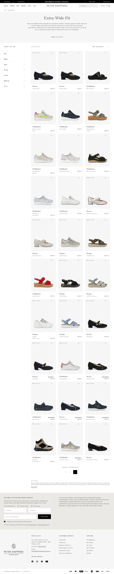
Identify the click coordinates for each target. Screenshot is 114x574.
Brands (89, 553)
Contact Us (62, 542)
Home (5, 10)
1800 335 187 (42, 546)
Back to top (100, 570)
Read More (34, 487)
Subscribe (44, 516)
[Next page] (75, 472)
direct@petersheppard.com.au (41, 551)
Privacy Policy (32, 524)
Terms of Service (42, 524)
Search (84, 6)
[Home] (57, 6)
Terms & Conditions (65, 553)
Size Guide (62, 540)
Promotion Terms (64, 550)
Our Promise (90, 548)
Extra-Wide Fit (11, 10)
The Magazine (91, 540)
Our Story (89, 545)
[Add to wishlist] (51, 53)
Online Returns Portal (66, 548)
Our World (90, 550)
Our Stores (90, 542)
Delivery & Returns (65, 545)
